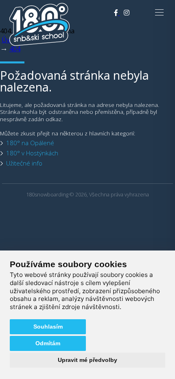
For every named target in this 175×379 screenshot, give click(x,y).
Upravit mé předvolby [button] (87, 360)
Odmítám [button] (47, 343)
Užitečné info (24, 163)
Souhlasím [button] (48, 326)
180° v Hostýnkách (32, 153)
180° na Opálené (30, 143)
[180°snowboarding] (39, 44)
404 (14, 48)
